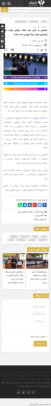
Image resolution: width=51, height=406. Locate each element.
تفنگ (35, 236)
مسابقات (21, 239)
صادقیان (43, 239)
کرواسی (32, 239)
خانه (44, 21)
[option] (37, 271)
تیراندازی (34, 21)
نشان (11, 239)
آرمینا (44, 236)
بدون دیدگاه (39, 219)
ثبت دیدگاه (40, 343)
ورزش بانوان (21, 21)
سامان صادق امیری (25, 211)
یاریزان (36, 118)
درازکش (14, 236)
